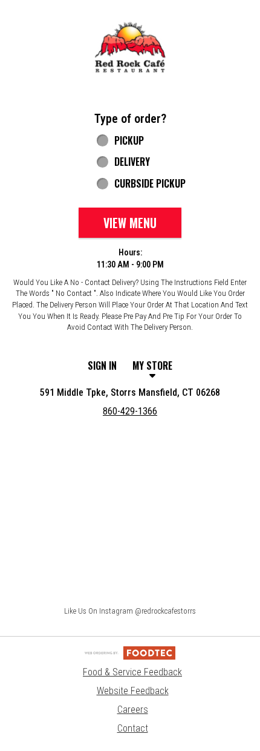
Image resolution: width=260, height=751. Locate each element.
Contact (132, 728)
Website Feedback (133, 691)
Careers (132, 709)
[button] (130, 48)
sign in (102, 365)
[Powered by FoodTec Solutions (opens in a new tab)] (130, 652)
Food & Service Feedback (132, 672)
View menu (130, 223)
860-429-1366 (130, 411)
